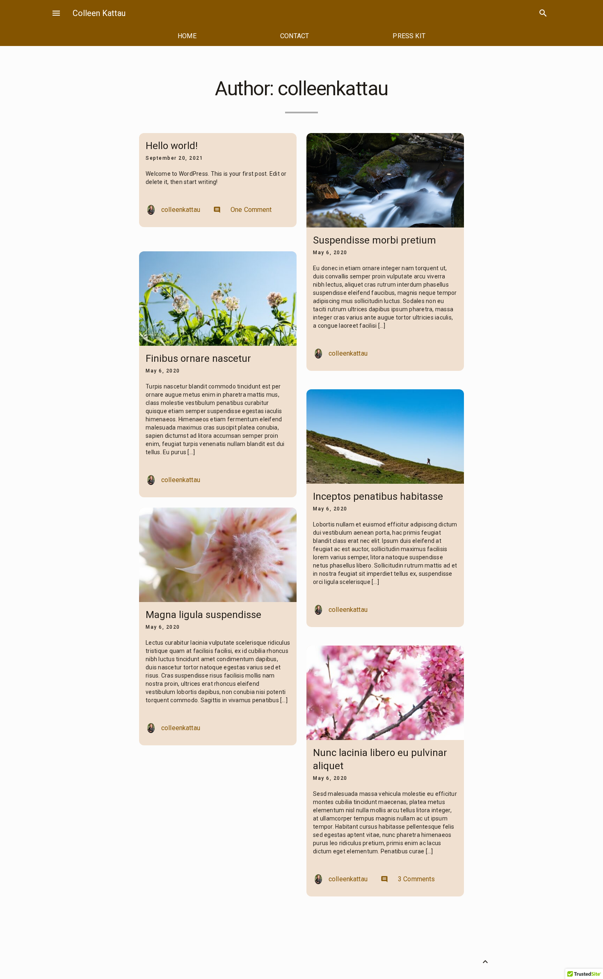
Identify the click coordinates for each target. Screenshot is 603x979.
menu (56, 13)
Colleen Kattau (99, 13)
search (543, 13)
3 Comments (408, 879)
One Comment (242, 210)
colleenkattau (180, 210)
